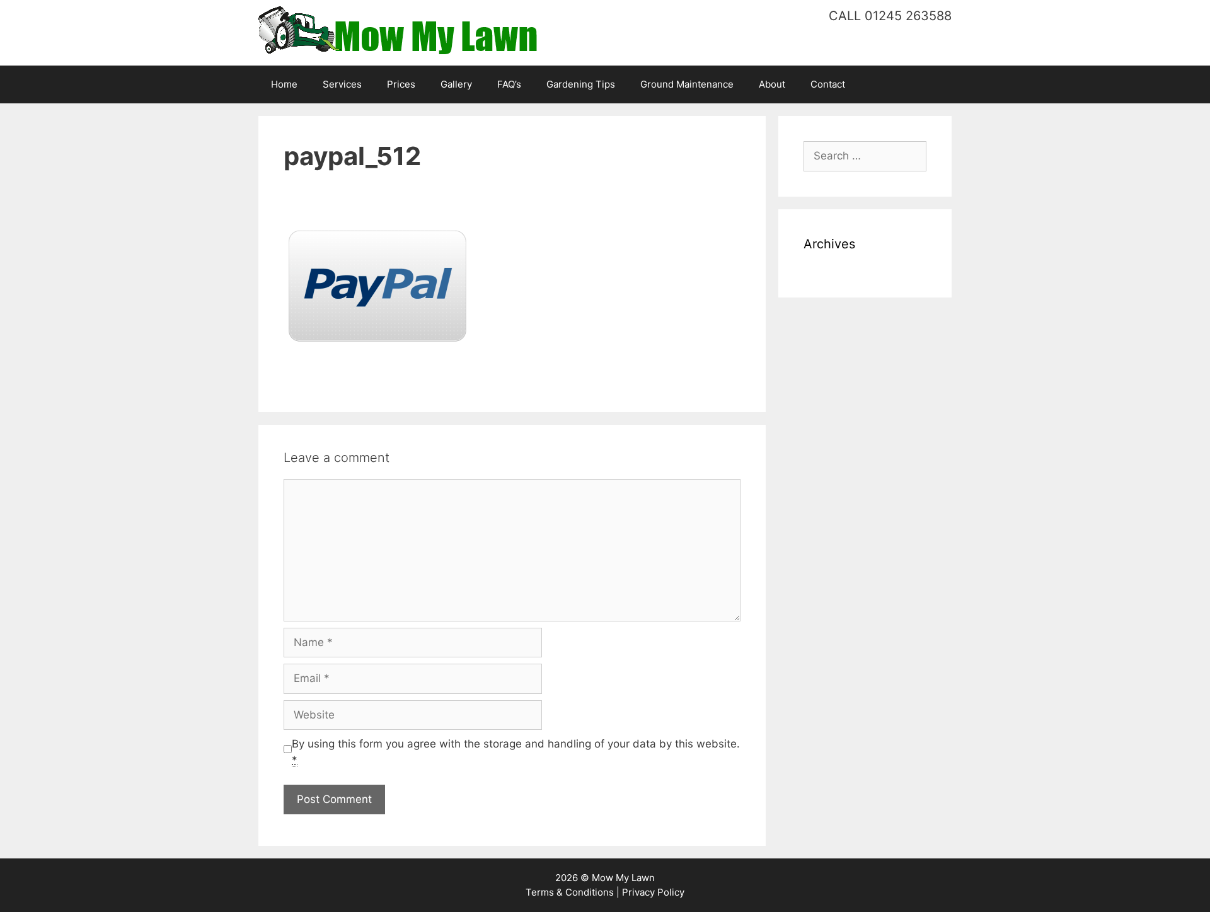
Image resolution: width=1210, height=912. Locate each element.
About (772, 84)
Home (284, 84)
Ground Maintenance (687, 84)
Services (342, 84)
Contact (827, 84)
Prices (401, 84)
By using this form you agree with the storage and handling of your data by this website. (516, 751)
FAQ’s (509, 84)
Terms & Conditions (570, 892)
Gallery (456, 84)
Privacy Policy (653, 892)
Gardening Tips (580, 84)
